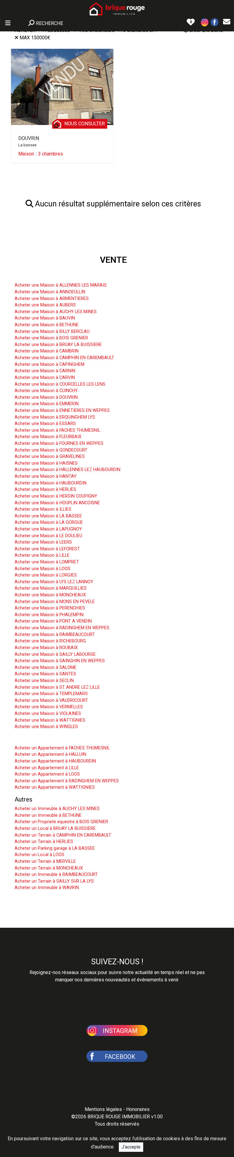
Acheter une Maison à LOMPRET (47, 562)
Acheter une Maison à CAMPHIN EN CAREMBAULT (64, 357)
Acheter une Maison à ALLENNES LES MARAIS (61, 285)
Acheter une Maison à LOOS (42, 568)
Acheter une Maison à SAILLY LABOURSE (55, 654)
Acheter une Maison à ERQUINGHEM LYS (55, 417)
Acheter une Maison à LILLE (42, 555)
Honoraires (138, 1109)
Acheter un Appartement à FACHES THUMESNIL (62, 748)
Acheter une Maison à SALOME (45, 667)
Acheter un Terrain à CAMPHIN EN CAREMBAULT (63, 835)
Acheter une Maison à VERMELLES (49, 706)
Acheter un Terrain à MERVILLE (45, 861)
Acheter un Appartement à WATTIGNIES (55, 787)
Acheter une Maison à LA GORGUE (49, 522)
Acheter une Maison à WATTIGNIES (50, 720)
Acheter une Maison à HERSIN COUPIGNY (56, 496)
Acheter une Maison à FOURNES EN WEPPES (59, 443)
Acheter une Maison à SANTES (45, 674)
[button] (205, 22)
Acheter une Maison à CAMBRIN (47, 351)
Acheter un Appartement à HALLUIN (50, 754)
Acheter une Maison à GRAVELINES (50, 456)
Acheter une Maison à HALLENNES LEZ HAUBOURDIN (67, 469)
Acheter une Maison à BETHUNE (47, 324)
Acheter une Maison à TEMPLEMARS (51, 693)
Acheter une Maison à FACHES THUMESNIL (57, 430)
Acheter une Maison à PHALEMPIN (49, 614)
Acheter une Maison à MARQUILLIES (51, 588)
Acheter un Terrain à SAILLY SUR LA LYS (54, 881)
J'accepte (131, 1147)
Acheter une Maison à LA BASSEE (48, 516)
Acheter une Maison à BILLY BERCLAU (52, 331)
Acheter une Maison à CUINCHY (46, 390)
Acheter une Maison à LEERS (43, 542)
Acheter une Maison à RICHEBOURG (50, 641)
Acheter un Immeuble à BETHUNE (48, 815)
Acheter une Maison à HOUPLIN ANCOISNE (57, 502)
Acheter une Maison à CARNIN (45, 370)
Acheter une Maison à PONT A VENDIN (53, 621)
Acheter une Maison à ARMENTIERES (52, 298)
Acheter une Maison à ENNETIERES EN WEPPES (62, 410)
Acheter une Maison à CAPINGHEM (49, 364)
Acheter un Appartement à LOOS (47, 774)
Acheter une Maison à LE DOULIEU (48, 535)
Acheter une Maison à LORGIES (46, 575)
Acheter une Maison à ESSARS (45, 423)
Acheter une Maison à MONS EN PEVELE (55, 601)
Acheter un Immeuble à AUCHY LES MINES (57, 808)
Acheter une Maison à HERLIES (45, 489)
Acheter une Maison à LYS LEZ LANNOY (54, 581)
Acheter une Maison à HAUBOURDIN (51, 483)
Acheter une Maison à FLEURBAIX (48, 436)
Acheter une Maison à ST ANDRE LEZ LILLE (57, 687)
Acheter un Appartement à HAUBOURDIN (55, 761)
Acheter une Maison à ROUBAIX (46, 647)
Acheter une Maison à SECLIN (44, 680)
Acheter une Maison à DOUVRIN (46, 397)
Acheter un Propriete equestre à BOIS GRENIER (61, 821)
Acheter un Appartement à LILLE (47, 767)
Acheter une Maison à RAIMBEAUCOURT (55, 634)
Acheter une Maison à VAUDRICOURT (51, 700)
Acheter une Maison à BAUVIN (45, 318)
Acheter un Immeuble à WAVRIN (47, 887)
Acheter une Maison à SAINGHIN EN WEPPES (60, 660)
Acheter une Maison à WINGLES (46, 726)
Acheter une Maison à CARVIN (45, 377)
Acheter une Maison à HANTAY (45, 476)
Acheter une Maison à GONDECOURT (51, 450)
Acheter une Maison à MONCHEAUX (50, 595)
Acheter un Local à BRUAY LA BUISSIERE (55, 828)
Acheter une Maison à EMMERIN (47, 403)
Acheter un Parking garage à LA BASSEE (55, 848)
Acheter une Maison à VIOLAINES (48, 713)
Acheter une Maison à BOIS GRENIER (51, 338)
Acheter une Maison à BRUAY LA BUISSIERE (58, 344)
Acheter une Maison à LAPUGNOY (48, 529)
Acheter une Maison (41, 276)
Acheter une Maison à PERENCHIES (50, 608)
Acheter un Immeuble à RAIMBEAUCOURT (56, 874)
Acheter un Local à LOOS (39, 854)
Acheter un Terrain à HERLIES (44, 841)
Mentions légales (103, 1109)
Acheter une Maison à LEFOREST (47, 549)
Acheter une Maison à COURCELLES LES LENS (60, 384)
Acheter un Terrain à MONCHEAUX (49, 868)
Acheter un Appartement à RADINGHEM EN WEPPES (67, 781)
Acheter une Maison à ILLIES (43, 509)
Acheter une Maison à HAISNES (46, 463)
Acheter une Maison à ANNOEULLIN (50, 292)
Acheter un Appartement (47, 738)
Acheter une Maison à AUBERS (45, 305)
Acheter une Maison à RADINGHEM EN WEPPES (62, 627)
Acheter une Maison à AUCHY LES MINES (56, 311)
